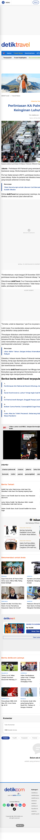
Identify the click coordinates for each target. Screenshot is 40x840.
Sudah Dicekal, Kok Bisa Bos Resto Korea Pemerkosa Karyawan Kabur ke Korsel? (11, 606)
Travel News (18, 53)
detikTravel (5, 96)
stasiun (20, 469)
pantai (20, 474)
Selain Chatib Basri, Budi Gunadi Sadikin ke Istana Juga (18, 509)
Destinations (30, 53)
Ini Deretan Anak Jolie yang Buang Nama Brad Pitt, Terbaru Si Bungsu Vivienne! (28, 704)
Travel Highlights (20, 57)
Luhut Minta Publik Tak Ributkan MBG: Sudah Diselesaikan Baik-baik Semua (17, 503)
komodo (5, 474)
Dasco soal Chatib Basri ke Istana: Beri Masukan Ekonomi (18, 496)
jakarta (28, 469)
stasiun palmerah (8, 469)
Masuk (36, 2)
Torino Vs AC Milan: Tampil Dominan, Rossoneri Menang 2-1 (9, 677)
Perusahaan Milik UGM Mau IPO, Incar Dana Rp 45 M (9, 703)
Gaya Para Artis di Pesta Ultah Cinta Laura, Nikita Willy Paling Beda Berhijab (12, 581)
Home (9, 53)
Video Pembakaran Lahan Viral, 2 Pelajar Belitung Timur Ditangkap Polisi (28, 679)
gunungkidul (30, 474)
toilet (13, 474)
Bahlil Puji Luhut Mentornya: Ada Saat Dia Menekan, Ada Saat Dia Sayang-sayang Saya (16, 490)
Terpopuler (7, 57)
